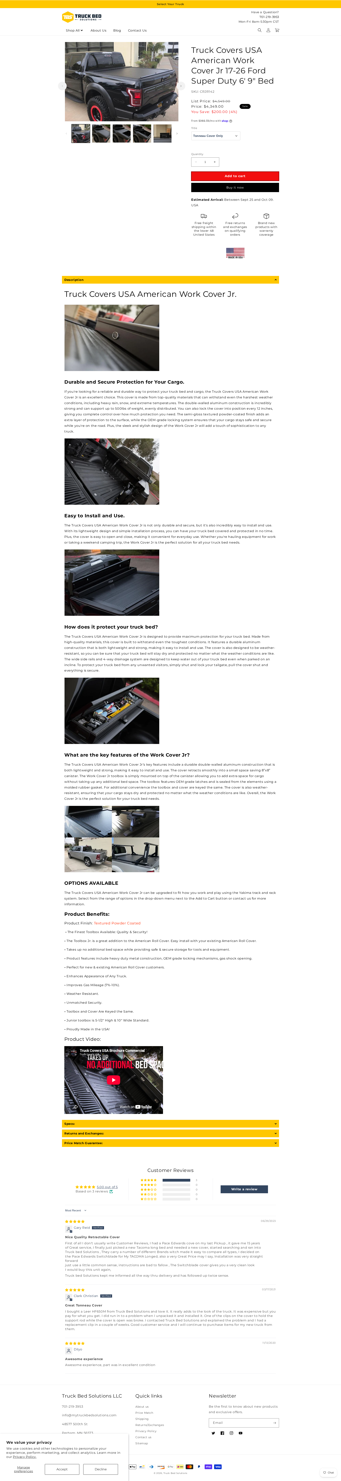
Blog (117, 30)
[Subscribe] (274, 1423)
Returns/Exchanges (149, 1425)
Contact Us (137, 30)
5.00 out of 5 (107, 1187)
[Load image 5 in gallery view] (162, 133)
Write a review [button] (244, 1189)
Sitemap (141, 1443)
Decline (101, 1469)
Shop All (73, 30)
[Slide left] (62, 86)
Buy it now (235, 187)
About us (142, 1406)
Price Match (144, 1413)
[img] (75, 1221)
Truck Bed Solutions (175, 1473)
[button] (259, 30)
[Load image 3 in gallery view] (121, 133)
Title (194, 128)
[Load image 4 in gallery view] (142, 133)
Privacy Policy (145, 1431)
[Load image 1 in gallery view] (81, 133)
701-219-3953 (269, 17)
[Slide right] (181, 86)
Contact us (143, 1437)
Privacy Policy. (24, 1457)
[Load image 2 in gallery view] (101, 133)
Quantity (197, 154)
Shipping (142, 1419)
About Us (98, 30)
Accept (62, 1469)
